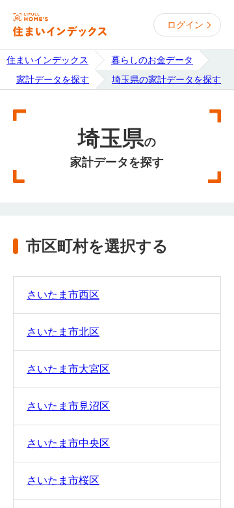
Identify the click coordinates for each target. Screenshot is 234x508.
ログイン (185, 25)
